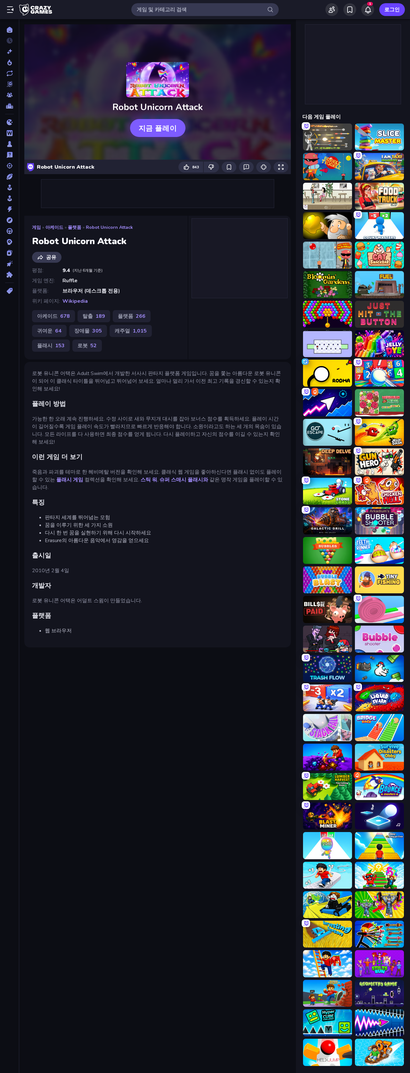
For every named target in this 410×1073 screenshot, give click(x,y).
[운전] (9, 231)
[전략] (9, 241)
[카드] (9, 252)
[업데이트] (9, 73)
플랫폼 (74, 227)
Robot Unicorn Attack (109, 227)
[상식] (9, 154)
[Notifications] (367, 9)
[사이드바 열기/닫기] (10, 9)
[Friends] (331, 9)
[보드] (9, 144)
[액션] (9, 209)
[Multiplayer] (9, 95)
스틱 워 (149, 479)
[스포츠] (9, 176)
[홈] (9, 29)
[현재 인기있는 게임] (9, 62)
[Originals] (9, 84)
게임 (36, 227)
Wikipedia (75, 301)
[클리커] (9, 263)
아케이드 (54, 227)
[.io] (9, 122)
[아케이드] (9, 198)
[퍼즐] (9, 274)
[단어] (9, 133)
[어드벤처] (9, 220)
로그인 (392, 9)
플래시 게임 (69, 479)
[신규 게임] (9, 51)
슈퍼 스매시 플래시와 (184, 479)
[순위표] (9, 105)
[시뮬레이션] (9, 187)
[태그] (9, 290)
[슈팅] (9, 165)
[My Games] (349, 9)
